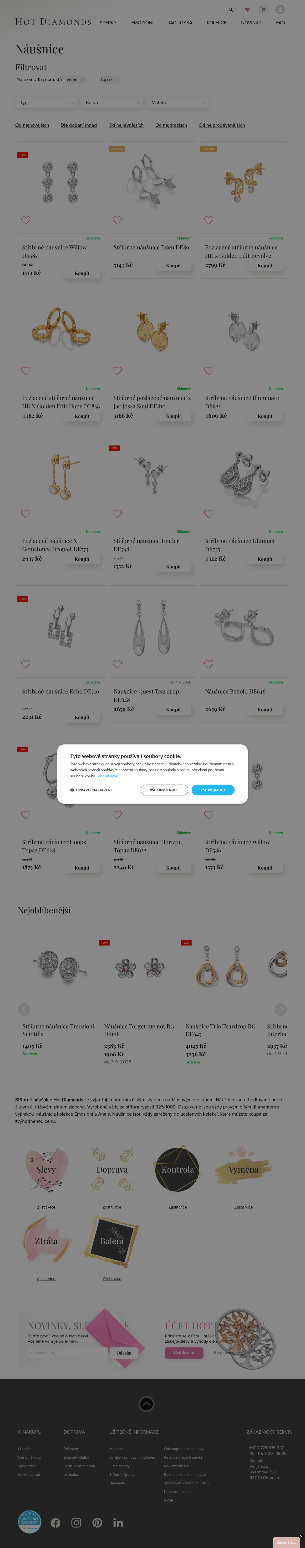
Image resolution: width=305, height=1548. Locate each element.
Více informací (108, 776)
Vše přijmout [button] (213, 790)
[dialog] (152, 774)
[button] (91, 790)
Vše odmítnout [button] (164, 790)
